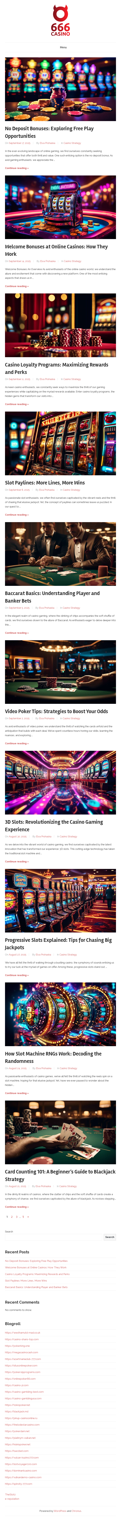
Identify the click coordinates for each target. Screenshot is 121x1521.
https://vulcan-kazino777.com (22, 1457)
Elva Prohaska (47, 143)
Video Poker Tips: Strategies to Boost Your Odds (56, 711)
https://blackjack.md (16, 1411)
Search (9, 1231)
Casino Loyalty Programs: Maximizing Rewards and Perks (37, 1274)
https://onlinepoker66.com (20, 1378)
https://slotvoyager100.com (21, 1464)
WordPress (60, 1510)
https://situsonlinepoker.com (21, 1365)
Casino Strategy (72, 143)
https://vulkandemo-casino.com (23, 1477)
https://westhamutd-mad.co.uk (22, 1332)
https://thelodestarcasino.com (22, 1424)
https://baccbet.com (16, 1450)
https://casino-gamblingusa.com (23, 1398)
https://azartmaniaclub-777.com (23, 1359)
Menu (63, 47)
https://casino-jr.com (16, 1385)
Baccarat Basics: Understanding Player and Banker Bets (36, 1287)
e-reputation (12, 1498)
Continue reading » (17, 168)
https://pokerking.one (17, 1345)
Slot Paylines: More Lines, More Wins (45, 483)
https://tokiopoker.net (17, 1404)
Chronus (76, 1510)
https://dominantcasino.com (21, 1470)
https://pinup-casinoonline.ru (21, 1418)
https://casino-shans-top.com (22, 1339)
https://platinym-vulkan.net (20, 1437)
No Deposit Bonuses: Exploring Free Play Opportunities (36, 1260)
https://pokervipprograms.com (22, 1372)
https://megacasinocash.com (21, 1352)
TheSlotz (10, 1494)
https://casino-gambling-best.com (24, 1391)
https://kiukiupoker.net (17, 1444)
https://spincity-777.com (18, 1483)
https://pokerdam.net (17, 1431)
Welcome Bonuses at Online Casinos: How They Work (36, 1267)
